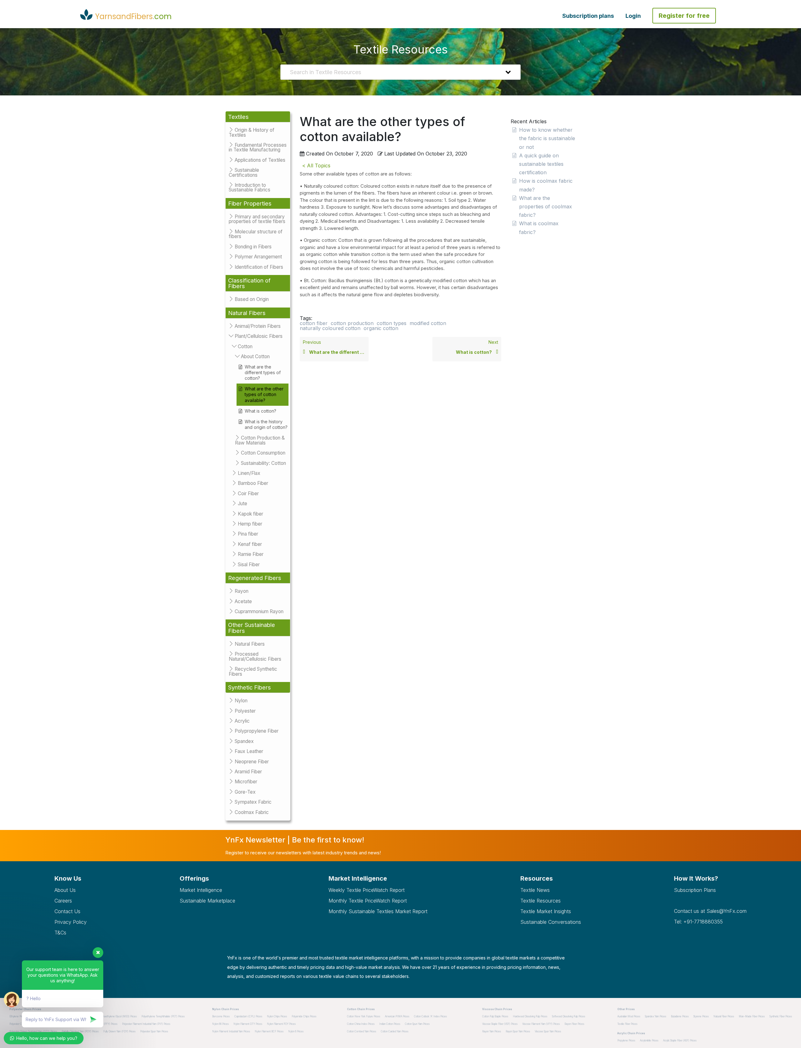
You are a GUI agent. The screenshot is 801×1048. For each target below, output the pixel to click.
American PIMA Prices (397, 1016)
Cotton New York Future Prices (363, 1016)
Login (633, 16)
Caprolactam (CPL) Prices (248, 1016)
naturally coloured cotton (330, 328)
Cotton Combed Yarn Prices (361, 1031)
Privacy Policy (70, 922)
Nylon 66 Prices (220, 1023)
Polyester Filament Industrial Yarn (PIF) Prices (146, 1023)
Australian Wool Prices (628, 1016)
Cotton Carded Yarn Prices (394, 1031)
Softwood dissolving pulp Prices (568, 1016)
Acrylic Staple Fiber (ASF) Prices (679, 1040)
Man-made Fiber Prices (752, 1016)
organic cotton (381, 328)
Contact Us (67, 911)
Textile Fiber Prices (627, 1023)
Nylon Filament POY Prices (281, 1023)
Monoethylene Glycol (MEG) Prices (118, 1016)
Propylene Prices (626, 1040)
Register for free (684, 15)
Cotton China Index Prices (361, 1023)
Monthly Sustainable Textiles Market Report (378, 911)
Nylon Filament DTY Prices (247, 1023)
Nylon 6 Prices (296, 1031)
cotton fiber (314, 323)
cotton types (391, 323)
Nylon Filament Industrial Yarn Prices (231, 1031)
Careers (63, 901)
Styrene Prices (701, 1016)
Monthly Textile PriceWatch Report (368, 901)
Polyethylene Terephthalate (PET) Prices (163, 1016)
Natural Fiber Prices (723, 1016)
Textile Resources (540, 901)
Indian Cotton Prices (389, 1023)
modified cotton (428, 323)
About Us (65, 890)
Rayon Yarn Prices (491, 1031)
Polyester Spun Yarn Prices (154, 1031)
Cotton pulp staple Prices (495, 1016)
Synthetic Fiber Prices (780, 1016)
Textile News (535, 890)
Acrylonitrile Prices (649, 1040)
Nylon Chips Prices (277, 1016)
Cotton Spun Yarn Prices (417, 1023)
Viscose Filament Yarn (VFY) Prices (541, 1023)
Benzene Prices (221, 1016)
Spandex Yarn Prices (655, 1016)
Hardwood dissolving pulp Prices (530, 1016)
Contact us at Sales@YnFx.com (710, 911)
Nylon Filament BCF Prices (269, 1031)
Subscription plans (588, 16)
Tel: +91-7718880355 (698, 921)
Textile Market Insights (545, 911)
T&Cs (60, 932)
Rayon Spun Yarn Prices (518, 1031)
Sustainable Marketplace (207, 901)
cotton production (352, 323)
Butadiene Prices (680, 1016)
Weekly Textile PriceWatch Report (367, 890)
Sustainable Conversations (550, 922)
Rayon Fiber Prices (574, 1023)
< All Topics (316, 165)
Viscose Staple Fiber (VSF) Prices (500, 1023)
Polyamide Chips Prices (304, 1016)
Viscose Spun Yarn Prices (548, 1031)
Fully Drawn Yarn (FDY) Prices (119, 1031)
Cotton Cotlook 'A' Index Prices (430, 1016)
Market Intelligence (201, 890)
